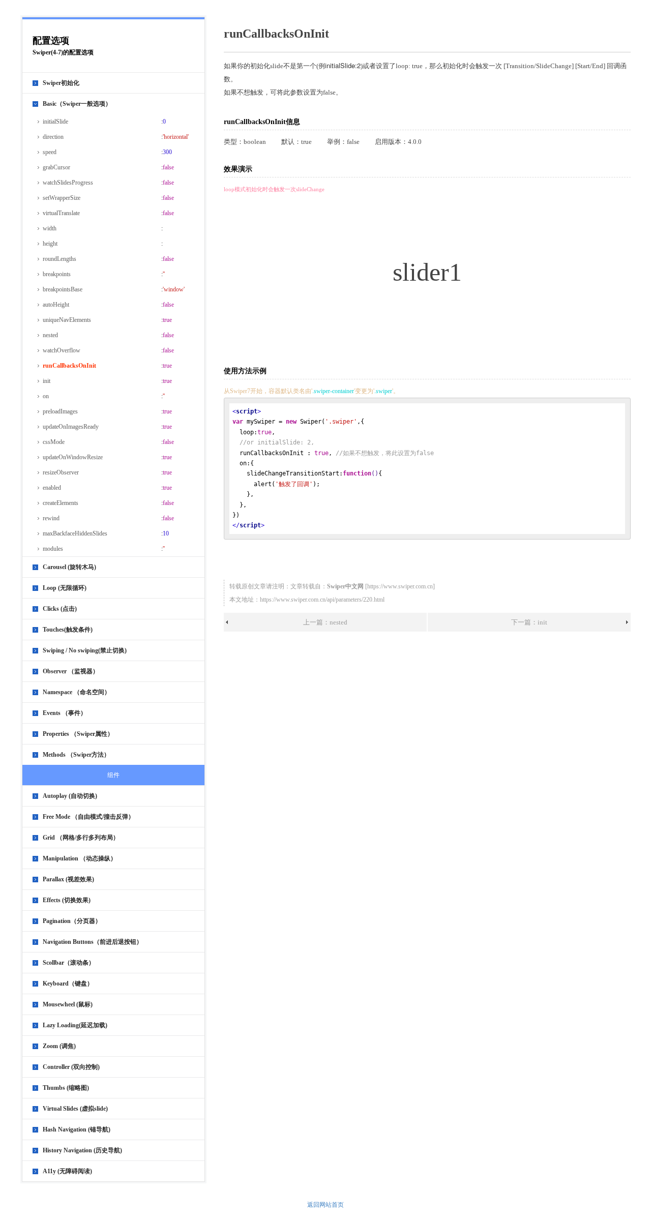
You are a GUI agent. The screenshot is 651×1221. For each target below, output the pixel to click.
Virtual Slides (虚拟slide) (75, 1108)
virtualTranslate (61, 213)
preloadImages (60, 411)
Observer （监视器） (71, 671)
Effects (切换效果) (67, 900)
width (49, 228)
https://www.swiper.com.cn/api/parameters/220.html (322, 599)
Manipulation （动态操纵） (79, 858)
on (46, 396)
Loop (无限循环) (64, 587)
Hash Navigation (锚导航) (76, 1129)
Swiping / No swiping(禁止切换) (85, 650)
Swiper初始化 (61, 82)
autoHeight (56, 304)
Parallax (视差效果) (68, 879)
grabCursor (56, 167)
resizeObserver (61, 472)
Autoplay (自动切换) (70, 795)
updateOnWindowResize (73, 457)
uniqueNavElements (67, 319)
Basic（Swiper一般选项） (77, 103)
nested (50, 335)
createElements (60, 503)
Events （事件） (64, 713)
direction (53, 136)
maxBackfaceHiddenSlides (75, 533)
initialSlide (55, 121)
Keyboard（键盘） (68, 983)
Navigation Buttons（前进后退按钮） (92, 941)
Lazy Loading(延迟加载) (75, 1025)
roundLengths (59, 258)
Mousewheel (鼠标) (68, 1004)
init (46, 380)
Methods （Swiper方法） (76, 754)
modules (53, 548)
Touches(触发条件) (68, 629)
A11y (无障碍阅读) (67, 1171)
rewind (51, 518)
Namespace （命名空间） (76, 692)
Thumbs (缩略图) (66, 1087)
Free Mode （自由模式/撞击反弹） (88, 816)
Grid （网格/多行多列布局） (81, 837)
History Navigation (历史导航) (82, 1150)
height (50, 243)
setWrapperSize (61, 197)
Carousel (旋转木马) (69, 567)
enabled (52, 487)
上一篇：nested (325, 622)
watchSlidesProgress (68, 182)
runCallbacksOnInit (69, 365)
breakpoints (57, 274)
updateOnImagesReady (71, 426)
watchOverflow (61, 350)
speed (49, 152)
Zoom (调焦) (59, 1046)
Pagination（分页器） (72, 921)
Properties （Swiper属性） (78, 733)
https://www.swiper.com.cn (400, 586)
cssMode (54, 441)
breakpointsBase (62, 289)
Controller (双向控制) (71, 1066)
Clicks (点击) (60, 608)
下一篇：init (529, 622)
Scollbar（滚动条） (69, 962)
